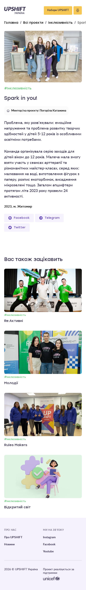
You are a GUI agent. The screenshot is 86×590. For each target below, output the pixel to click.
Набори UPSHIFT (58, 10)
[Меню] (77, 10)
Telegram (52, 218)
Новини (9, 544)
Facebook (22, 218)
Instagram (49, 537)
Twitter (19, 227)
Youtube (48, 551)
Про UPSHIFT (13, 537)
